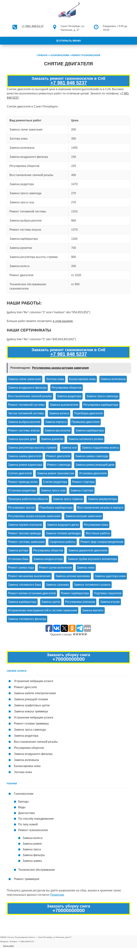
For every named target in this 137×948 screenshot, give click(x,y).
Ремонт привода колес (23, 481)
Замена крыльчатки (57, 430)
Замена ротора (18, 550)
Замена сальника (57, 584)
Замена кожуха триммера (31, 711)
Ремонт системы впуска (24, 430)
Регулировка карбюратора (100, 404)
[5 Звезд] (85, 634)
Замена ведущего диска (63, 524)
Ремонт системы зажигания (26, 541)
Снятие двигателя (20, 473)
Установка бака (18, 558)
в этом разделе (63, 321)
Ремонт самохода (58, 464)
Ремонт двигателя (58, 456)
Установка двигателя (93, 473)
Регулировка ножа (96, 524)
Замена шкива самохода (91, 456)
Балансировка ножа (82, 379)
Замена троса (31, 849)
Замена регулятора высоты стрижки (32, 447)
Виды (22, 807)
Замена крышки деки (22, 439)
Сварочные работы (62, 541)
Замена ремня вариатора (25, 464)
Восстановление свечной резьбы (30, 396)
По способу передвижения (36, 818)
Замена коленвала (113, 379)
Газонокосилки (59, 55)
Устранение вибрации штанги (33, 681)
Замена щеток (50, 601)
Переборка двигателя (88, 413)
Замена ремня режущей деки (94, 464)
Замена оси (69, 447)
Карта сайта (8, 946)
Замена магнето (92, 610)
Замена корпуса (56, 421)
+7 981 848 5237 (68, 83)
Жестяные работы (98, 533)
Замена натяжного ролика (85, 439)
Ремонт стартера (83, 481)
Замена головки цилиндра (63, 533)
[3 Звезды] (79, 634)
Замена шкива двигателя (24, 456)
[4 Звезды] (82, 634)
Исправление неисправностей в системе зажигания (42, 610)
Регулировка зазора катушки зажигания (34, 516)
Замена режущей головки (31, 699)
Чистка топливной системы (26, 413)
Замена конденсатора (48, 558)
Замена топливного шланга (92, 584)
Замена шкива (32, 860)
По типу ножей (28, 824)
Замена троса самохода (102, 396)
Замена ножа (86, 567)
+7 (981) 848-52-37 (33, 26)
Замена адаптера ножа (110, 576)
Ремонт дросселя (25, 687)
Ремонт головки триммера (31, 723)
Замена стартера (81, 490)
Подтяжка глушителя (107, 593)
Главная (42, 55)
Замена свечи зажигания (24, 379)
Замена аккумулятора (102, 499)
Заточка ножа (55, 379)
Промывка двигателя (86, 421)
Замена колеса (59, 413)
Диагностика (26, 812)
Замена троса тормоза (68, 499)
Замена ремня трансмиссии (55, 473)
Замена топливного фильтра (27, 618)
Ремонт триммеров (26, 879)
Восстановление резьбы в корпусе (100, 507)
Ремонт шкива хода (21, 567)
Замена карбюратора (89, 430)
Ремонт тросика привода (24, 533)
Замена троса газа (53, 490)
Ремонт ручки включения (55, 567)
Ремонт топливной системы (26, 404)
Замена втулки (110, 601)
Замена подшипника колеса (100, 447)
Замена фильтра (33, 855)
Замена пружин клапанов (25, 524)
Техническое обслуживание (36, 869)
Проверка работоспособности (28, 499)
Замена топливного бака (24, 584)
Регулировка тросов (21, 507)
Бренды (23, 801)
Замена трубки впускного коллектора (92, 558)
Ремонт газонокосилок (85, 55)
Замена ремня (32, 843)
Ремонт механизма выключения (29, 576)
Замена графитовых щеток (32, 705)
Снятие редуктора (55, 481)
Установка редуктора (22, 490)
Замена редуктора (69, 396)
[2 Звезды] (77, 634)
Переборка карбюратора (56, 507)
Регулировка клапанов (80, 601)
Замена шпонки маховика (72, 576)
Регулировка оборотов (67, 387)
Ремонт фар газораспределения (101, 541)
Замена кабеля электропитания (35, 693)
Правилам (57, 894)
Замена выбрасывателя (24, 421)
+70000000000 (68, 659)
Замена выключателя (64, 404)
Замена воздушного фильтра (27, 387)
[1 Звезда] (74, 634)
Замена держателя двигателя (87, 550)
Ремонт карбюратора (75, 593)
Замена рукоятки (52, 439)
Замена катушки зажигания (83, 516)
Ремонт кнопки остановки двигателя (32, 593)
